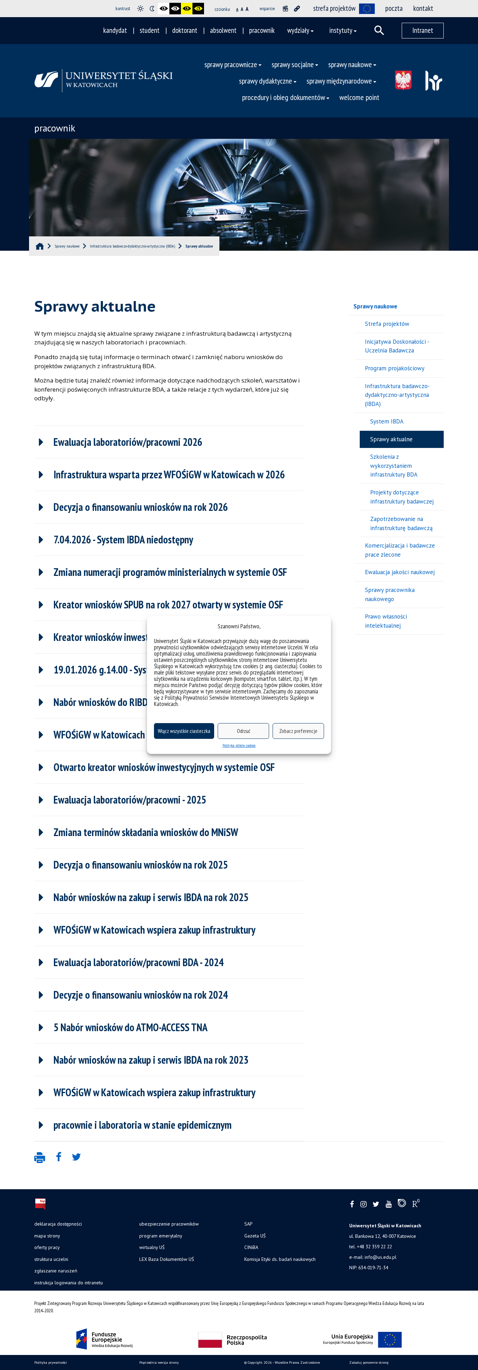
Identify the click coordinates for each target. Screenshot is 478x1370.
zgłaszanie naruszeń (55, 1271)
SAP (248, 1224)
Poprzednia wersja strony (159, 1362)
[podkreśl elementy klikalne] (297, 8)
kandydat (115, 30)
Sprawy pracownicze (230, 64)
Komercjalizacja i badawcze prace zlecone (400, 550)
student (150, 30)
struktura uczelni (51, 1259)
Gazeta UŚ (255, 1236)
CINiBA (251, 1247)
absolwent (223, 30)
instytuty (340, 30)
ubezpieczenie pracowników (169, 1224)
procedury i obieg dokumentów (283, 97)
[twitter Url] (376, 1204)
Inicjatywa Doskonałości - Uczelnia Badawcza (397, 346)
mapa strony (47, 1236)
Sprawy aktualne (391, 439)
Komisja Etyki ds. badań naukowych (280, 1259)
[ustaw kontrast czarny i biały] (163, 8)
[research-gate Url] (416, 1204)
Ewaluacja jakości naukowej (400, 572)
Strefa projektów (387, 324)
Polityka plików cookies (239, 745)
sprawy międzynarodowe (339, 81)
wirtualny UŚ (151, 1247)
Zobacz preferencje (298, 731)
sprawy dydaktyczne (265, 81)
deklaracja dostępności (58, 1224)
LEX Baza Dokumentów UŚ (166, 1259)
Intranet (422, 30)
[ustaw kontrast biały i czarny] (175, 8)
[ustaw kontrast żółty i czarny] (198, 8)
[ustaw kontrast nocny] (152, 8)
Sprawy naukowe (350, 64)
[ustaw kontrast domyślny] (140, 8)
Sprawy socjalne (293, 64)
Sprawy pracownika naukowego (390, 594)
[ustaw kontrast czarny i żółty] (186, 8)
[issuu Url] (402, 1204)
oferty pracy (46, 1247)
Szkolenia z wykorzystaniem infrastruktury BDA (393, 465)
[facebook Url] (352, 1204)
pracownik (262, 30)
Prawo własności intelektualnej (386, 621)
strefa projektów (334, 8)
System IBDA (386, 421)
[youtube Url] (389, 1204)
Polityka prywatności (50, 1362)
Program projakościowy (394, 368)
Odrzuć (243, 731)
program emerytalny (160, 1236)
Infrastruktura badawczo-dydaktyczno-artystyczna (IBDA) (397, 395)
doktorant (184, 30)
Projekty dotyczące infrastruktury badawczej (402, 496)
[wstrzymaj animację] (285, 8)
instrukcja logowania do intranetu (68, 1282)
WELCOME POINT (359, 97)
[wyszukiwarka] (379, 30)
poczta (394, 8)
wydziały (298, 30)
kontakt (423, 8)
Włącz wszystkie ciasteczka (184, 731)
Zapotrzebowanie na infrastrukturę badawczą (401, 523)
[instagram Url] (363, 1204)
